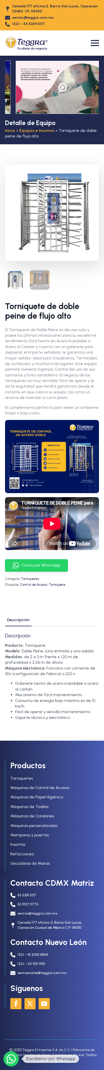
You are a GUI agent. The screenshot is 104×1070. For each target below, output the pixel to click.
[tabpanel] (52, 676)
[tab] (18, 620)
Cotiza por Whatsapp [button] (40, 565)
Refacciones (22, 854)
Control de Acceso (33, 585)
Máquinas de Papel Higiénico (36, 797)
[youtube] (44, 1003)
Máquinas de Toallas (29, 806)
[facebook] (15, 1003)
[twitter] (30, 1003)
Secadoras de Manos (30, 863)
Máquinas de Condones (32, 816)
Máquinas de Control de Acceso (39, 787)
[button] (7, 87)
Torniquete (57, 585)
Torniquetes (30, 579)
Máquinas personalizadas (34, 825)
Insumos (17, 844)
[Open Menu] (95, 43)
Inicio (10, 130)
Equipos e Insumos (37, 130)
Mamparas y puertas (29, 835)
